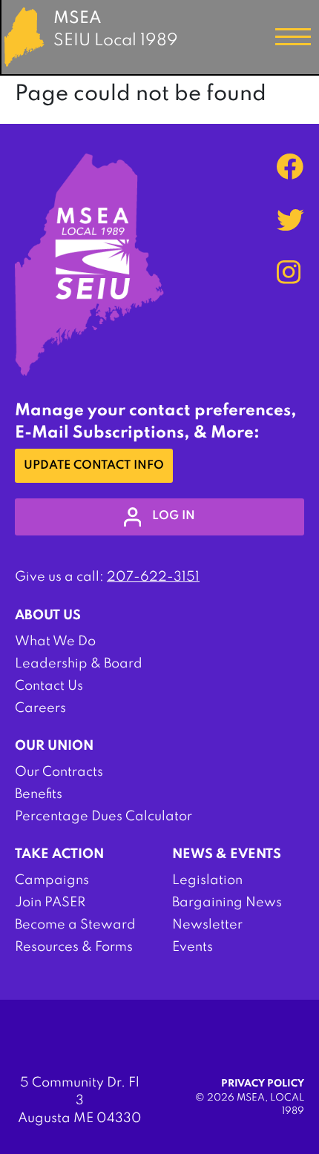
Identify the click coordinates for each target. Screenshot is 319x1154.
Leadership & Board (78, 663)
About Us (48, 615)
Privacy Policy (262, 1084)
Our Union (54, 746)
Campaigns (52, 880)
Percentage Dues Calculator (103, 816)
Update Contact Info (94, 466)
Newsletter (207, 925)
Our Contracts (59, 772)
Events (192, 947)
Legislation (207, 880)
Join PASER (50, 902)
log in (173, 516)
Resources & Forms (74, 947)
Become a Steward (75, 925)
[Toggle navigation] (293, 37)
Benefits (38, 794)
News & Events (226, 854)
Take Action (59, 854)
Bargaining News (227, 902)
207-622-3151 (153, 577)
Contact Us (49, 686)
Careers (40, 708)
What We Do (55, 641)
